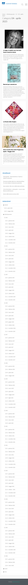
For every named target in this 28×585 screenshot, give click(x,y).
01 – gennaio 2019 (10, 382)
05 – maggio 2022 (10, 458)
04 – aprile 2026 (8, 208)
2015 (6, 274)
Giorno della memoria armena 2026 (11, 194)
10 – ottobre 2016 (10, 325)
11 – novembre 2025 (10, 549)
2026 (6, 556)
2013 (6, 217)
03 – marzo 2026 (10, 565)
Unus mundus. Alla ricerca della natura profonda (13, 186)
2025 (6, 527)
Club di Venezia (16, 581)
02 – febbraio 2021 (10, 432)
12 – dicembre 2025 (10, 552)
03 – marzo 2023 (10, 480)
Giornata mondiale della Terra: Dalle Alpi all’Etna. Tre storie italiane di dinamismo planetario (13, 182)
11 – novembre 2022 (10, 464)
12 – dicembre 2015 (10, 299)
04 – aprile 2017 (9, 347)
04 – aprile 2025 (9, 540)
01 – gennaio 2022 (10, 448)
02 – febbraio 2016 (10, 309)
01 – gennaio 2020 (10, 413)
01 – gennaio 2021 (10, 429)
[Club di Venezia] (10, 3)
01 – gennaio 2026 (10, 559)
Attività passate (11, 14)
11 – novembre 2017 (10, 356)
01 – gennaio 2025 (10, 530)
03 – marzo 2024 (10, 508)
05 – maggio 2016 (10, 318)
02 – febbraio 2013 (10, 223)
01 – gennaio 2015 (10, 277)
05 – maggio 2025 (10, 543)
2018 (6, 363)
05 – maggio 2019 (10, 394)
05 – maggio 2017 (10, 350)
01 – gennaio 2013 (10, 220)
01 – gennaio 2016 (10, 306)
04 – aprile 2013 (9, 230)
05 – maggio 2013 (10, 233)
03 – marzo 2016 (10, 312)
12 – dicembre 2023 (10, 496)
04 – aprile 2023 (9, 483)
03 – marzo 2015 (10, 284)
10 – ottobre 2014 (10, 265)
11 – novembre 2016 (10, 328)
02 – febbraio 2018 (10, 369)
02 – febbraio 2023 (10, 477)
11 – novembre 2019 (10, 404)
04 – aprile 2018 (9, 372)
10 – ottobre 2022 (10, 461)
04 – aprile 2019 (9, 391)
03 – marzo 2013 (10, 227)
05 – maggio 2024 (10, 514)
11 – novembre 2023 (10, 492)
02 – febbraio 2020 (10, 416)
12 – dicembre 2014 (10, 271)
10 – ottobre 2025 (10, 546)
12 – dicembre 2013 (10, 242)
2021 (6, 426)
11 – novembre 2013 (10, 239)
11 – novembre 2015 (10, 296)
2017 (6, 334)
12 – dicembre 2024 (10, 524)
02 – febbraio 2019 (10, 385)
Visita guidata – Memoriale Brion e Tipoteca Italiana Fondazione (12, 177)
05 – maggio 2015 (10, 290)
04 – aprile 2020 (9, 423)
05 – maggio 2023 (10, 486)
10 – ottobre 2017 (10, 353)
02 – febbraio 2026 (10, 562)
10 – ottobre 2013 (10, 236)
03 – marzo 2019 (10, 388)
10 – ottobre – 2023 (10, 489)
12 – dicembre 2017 (10, 360)
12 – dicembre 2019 (10, 407)
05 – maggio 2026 (9, 211)
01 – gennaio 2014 (10, 249)
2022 (6, 445)
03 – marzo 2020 (10, 420)
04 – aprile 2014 (9, 258)
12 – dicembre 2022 (10, 467)
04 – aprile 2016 (9, 315)
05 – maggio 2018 (10, 375)
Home (3, 14)
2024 (6, 499)
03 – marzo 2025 (10, 537)
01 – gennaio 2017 (10, 337)
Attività (6, 205)
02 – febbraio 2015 (10, 280)
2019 (6, 378)
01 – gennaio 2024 (10, 502)
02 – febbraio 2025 (10, 533)
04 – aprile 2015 (9, 287)
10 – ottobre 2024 (10, 518)
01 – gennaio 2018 (10, 366)
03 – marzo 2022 (10, 454)
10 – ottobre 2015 (10, 293)
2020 (6, 410)
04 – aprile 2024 (9, 511)
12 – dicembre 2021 (10, 442)
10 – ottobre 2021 (10, 435)
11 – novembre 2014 (10, 268)
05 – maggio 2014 (10, 261)
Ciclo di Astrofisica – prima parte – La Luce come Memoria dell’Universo (14, 190)
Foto (6, 571)
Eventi (6, 568)
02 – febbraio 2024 (10, 505)
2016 (6, 303)
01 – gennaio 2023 (10, 473)
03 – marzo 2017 (10, 344)
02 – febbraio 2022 (10, 451)
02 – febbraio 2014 (10, 252)
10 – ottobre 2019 (10, 401)
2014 (6, 246)
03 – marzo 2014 (10, 255)
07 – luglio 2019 (9, 397)
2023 (6, 470)
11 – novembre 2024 (10, 521)
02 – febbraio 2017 (10, 341)
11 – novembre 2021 (10, 439)
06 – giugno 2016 (10, 322)
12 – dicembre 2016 (10, 331)
